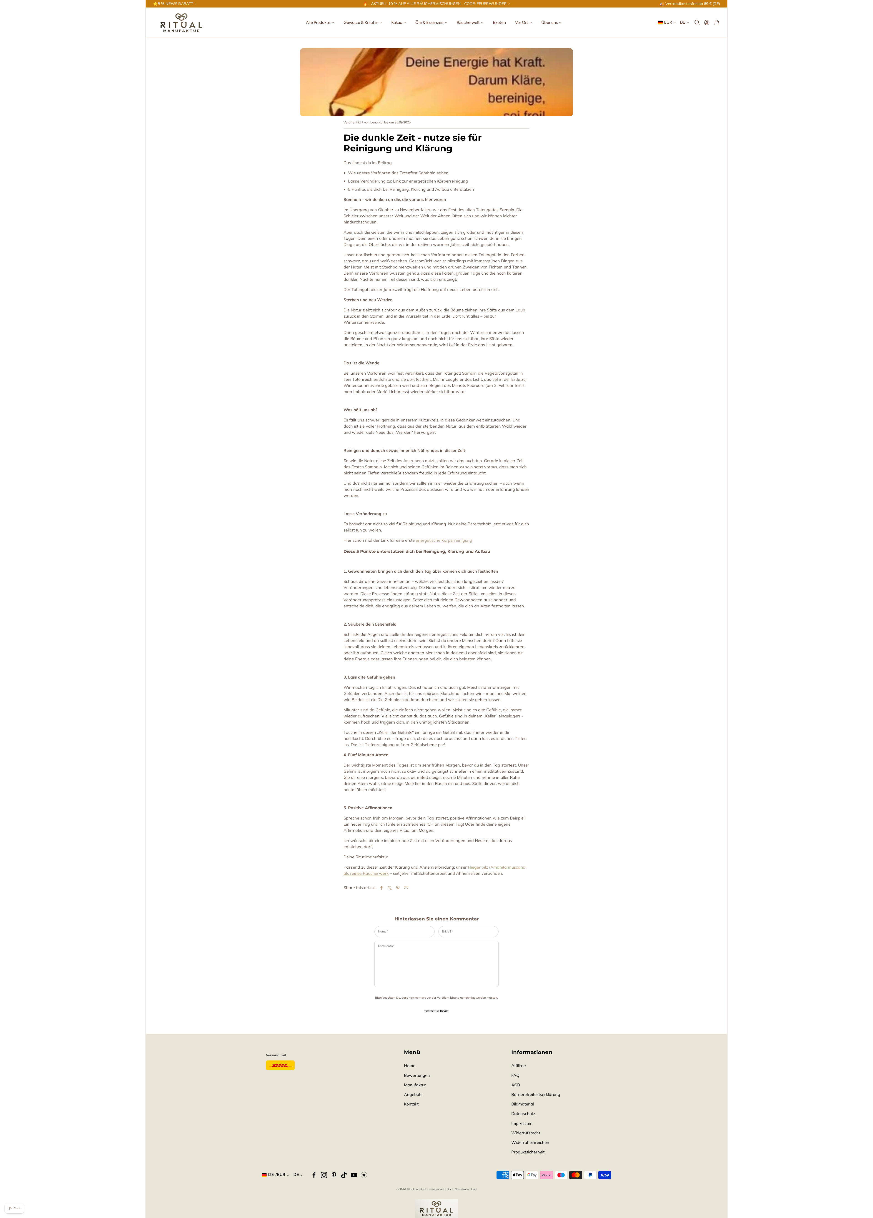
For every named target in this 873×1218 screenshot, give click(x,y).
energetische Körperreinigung (444, 540)
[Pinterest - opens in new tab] (334, 1175)
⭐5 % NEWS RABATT (173, 4)
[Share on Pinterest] (398, 887)
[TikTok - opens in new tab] (344, 1175)
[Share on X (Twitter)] (389, 887)
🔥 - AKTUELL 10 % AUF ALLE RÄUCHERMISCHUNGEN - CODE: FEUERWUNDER (435, 4)
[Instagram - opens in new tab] (324, 1175)
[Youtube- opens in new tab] (354, 1175)
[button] (697, 22)
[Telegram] (364, 1175)
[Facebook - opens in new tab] (314, 1175)
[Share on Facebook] (381, 887)
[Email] (406, 887)
